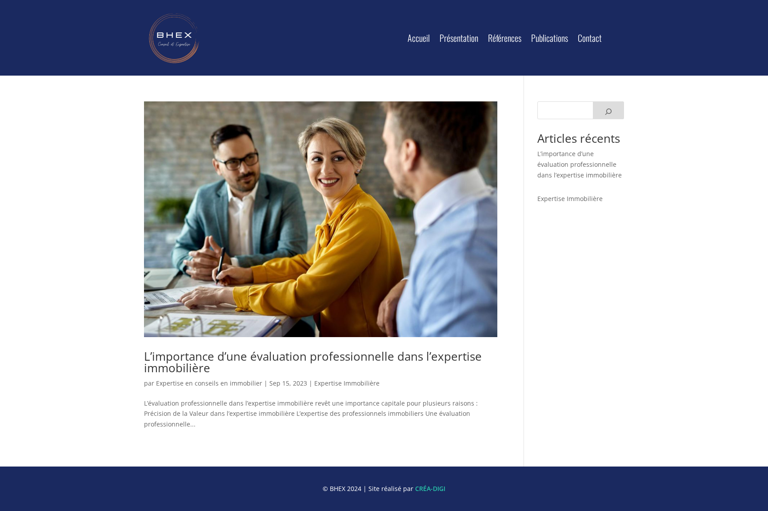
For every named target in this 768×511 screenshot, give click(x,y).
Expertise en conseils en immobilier (209, 383)
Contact (590, 37)
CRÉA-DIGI (430, 488)
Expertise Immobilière (347, 383)
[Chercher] (608, 110)
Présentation (459, 37)
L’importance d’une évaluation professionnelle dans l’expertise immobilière (313, 362)
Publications (549, 37)
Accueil (419, 37)
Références (504, 37)
